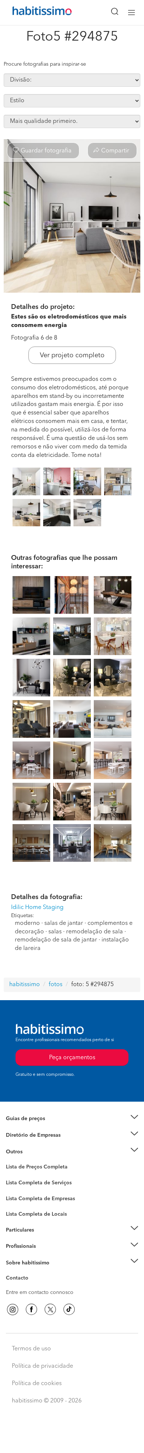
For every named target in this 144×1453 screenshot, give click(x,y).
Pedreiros (17, 1203)
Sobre (13, 1271)
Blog (11, 1160)
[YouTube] (50, 1309)
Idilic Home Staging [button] (37, 907)
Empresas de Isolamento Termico (45, 1188)
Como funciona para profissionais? (47, 1255)
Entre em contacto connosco (39, 1292)
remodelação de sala (94, 932)
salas (55, 932)
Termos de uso (31, 1349)
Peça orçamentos (72, 1440)
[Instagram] (12, 1309)
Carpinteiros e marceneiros (38, 1210)
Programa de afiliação (31, 1286)
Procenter (17, 1182)
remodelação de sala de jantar (56, 940)
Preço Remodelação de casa (39, 1135)
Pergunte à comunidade (34, 1168)
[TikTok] (69, 1309)
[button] (72, 1118)
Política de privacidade (42, 1366)
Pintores (15, 1195)
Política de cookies (37, 1384)
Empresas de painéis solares (39, 1144)
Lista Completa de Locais (36, 1214)
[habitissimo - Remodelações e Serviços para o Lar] (34, 12)
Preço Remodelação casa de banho (47, 1127)
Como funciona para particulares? (46, 1239)
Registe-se (18, 1246)
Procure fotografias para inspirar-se (45, 64)
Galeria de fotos (25, 1175)
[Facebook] (31, 1309)
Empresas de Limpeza (31, 1151)
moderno (27, 923)
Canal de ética (23, 1279)
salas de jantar (63, 923)
